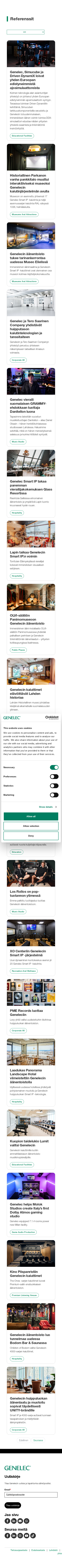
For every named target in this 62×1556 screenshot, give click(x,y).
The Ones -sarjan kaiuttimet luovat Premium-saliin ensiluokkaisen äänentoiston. (27, 1284)
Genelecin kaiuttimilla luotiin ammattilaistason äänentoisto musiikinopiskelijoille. (25, 1154)
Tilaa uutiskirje (13, 1505)
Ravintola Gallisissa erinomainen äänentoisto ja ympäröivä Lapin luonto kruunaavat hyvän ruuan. (29, 502)
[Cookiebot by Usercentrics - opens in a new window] (45, 718)
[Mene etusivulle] (31, 1468)
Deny (31, 836)
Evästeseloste (38, 1550)
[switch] (54, 776)
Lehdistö (53, 1550)
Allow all (31, 816)
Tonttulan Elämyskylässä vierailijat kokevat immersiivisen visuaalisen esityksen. (27, 565)
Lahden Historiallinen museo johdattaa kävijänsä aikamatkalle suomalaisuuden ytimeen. (30, 706)
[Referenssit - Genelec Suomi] (20, 1521)
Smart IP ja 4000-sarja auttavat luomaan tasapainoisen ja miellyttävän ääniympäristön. (30, 1419)
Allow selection (31, 826)
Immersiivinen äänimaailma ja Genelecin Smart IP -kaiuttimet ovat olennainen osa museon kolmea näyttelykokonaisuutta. (31, 270)
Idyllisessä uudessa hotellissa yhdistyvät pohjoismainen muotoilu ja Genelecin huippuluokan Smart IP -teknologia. (30, 1091)
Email (8, 1489)
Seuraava (38, 1440)
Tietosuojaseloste (19, 1550)
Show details (46, 807)
